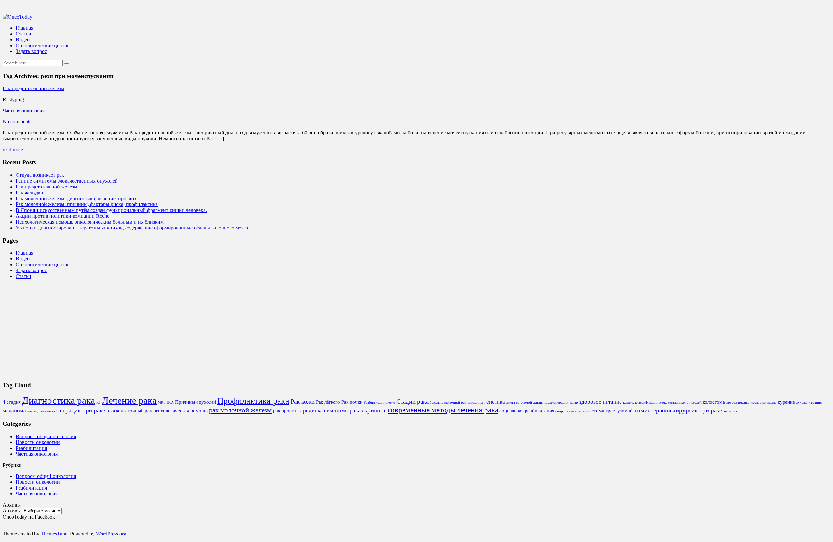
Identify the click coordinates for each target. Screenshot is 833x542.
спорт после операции (572, 411)
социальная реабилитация (526, 410)
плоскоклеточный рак (129, 410)
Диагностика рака (58, 400)
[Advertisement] (198, 330)
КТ (98, 402)
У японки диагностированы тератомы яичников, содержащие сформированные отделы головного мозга (132, 227)
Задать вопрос (31, 51)
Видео (23, 39)
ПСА (170, 402)
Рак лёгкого (328, 402)
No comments (17, 121)
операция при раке (80, 410)
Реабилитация (31, 448)
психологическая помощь (180, 410)
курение (786, 402)
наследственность (41, 411)
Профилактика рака (253, 401)
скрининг (374, 410)
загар (574, 402)
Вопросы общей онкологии (46, 436)
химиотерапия (652, 410)
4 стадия (12, 402)
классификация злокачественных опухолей (668, 402)
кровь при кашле (763, 402)
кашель (628, 402)
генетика (494, 402)
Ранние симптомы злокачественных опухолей (67, 181)
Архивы (12, 510)
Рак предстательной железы (33, 88)
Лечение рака (129, 400)
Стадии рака (412, 401)
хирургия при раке (697, 410)
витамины (475, 402)
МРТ (161, 402)
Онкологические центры (43, 45)
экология (730, 411)
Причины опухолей (195, 402)
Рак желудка (29, 192)
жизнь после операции (550, 402)
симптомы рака (342, 411)
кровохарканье (737, 402)
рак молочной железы (240, 410)
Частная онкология (24, 110)
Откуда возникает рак (40, 175)
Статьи (23, 33)
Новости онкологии (38, 442)
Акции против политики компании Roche (62, 216)
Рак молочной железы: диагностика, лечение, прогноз (76, 198)
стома (598, 410)
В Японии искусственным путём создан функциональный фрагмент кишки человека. (111, 210)
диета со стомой (519, 402)
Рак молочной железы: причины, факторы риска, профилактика (87, 204)
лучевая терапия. (809, 402)
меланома (14, 411)
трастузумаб (619, 410)
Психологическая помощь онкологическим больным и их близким (90, 222)
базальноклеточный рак (448, 402)
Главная (24, 28)
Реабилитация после (379, 402)
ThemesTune (54, 533)
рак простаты (287, 410)
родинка (313, 411)
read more (13, 149)
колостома (714, 402)
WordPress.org (111, 533)
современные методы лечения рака (443, 410)
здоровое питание (600, 402)
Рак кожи (303, 401)
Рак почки (351, 402)
